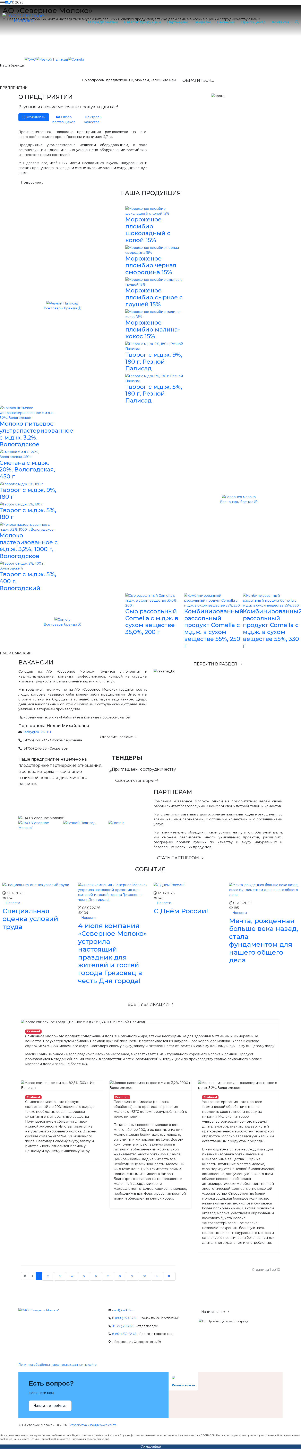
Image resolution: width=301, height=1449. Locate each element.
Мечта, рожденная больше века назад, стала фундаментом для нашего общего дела (263, 940)
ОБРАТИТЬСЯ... (198, 80)
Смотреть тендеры (135, 780)
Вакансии (226, 22)
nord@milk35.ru (123, 1310)
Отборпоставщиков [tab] (63, 119)
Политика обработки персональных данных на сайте (57, 1365)
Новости (12, 903)
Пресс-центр (253, 22)
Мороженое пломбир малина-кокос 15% (152, 329)
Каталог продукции (142, 22)
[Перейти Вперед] (157, 1276)
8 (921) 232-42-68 (124, 1334)
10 (144, 1276)
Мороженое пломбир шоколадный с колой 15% (147, 230)
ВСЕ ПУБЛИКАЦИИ (149, 1004)
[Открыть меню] (2, 2)
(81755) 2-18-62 (122, 1326)
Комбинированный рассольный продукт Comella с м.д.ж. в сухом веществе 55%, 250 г (213, 628)
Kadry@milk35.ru (37, 732)
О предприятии (103, 22)
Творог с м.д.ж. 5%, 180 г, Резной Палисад (153, 393)
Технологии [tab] (35, 117)
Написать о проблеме (50, 1405)
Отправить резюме (117, 737)
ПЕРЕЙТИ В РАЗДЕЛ (216, 664)
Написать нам (213, 1312)
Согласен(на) (150, 1446)
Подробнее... (32, 182)
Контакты (280, 22)
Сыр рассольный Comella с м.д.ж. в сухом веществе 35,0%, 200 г (151, 621)
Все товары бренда (61, 308)
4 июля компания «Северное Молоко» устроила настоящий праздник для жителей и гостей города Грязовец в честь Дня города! (112, 953)
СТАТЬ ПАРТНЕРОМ (178, 857)
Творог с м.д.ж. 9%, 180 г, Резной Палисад (153, 361)
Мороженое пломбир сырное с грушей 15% (154, 297)
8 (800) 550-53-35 (124, 1318)
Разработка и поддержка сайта (92, 1425)
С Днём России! (181, 911)
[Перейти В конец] (169, 1276)
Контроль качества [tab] (93, 119)
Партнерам (177, 22)
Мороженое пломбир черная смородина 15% (150, 265)
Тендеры (202, 22)
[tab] (64, 119)
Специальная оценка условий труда (30, 919)
